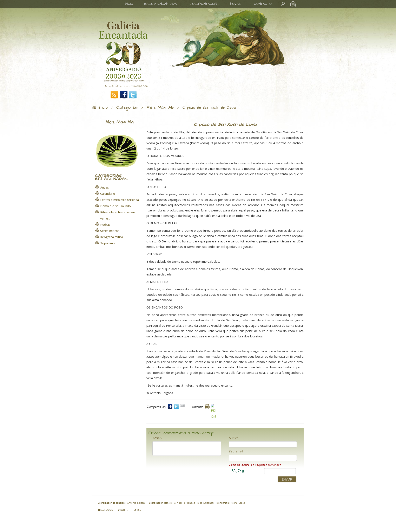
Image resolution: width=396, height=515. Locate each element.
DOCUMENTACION (203, 3)
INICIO (129, 3)
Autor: (233, 438)
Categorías (127, 107)
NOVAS (235, 3)
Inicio (103, 107)
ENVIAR (287, 479)
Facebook (106, 509)
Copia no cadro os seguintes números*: (255, 465)
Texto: (157, 438)
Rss (139, 509)
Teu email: (236, 452)
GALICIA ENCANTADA (160, 3)
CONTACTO (263, 3)
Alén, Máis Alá (160, 107)
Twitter (125, 509)
